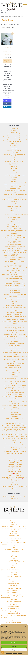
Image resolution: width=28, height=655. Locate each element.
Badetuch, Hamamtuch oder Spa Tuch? (15, 327)
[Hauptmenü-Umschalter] (25, 7)
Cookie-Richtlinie (9, 653)
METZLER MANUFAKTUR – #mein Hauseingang (14, 185)
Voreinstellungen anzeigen (14, 650)
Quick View (7, 43)
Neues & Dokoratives (14, 390)
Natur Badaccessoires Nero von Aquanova (15, 334)
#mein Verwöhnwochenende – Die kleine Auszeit (14, 138)
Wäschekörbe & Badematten (14, 312)
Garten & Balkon (14, 380)
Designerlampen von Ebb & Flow (14, 370)
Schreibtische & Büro (15, 414)
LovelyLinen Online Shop (14, 421)
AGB (14, 157)
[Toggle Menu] (25, 3)
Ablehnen (14, 646)
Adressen (14, 179)
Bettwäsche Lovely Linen (15, 276)
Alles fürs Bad (14, 332)
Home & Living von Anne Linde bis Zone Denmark (14, 411)
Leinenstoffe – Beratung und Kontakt (14, 423)
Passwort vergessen (14, 210)
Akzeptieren (14, 642)
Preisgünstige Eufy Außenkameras (15, 197)
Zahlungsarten (14, 128)
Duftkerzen (15, 374)
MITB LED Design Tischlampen (14, 394)
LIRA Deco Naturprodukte (14, 217)
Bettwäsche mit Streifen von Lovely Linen (15, 444)
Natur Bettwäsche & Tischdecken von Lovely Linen (14, 274)
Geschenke (15, 416)
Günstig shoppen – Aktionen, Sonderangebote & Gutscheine (13, 543)
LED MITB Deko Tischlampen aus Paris (14, 367)
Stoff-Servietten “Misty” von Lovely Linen (14, 429)
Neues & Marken (14, 243)
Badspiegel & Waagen (14, 310)
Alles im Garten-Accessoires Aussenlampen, (15, 385)
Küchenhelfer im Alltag (14, 290)
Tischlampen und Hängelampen (15, 174)
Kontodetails (14, 208)
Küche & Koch (14, 289)
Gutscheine (15, 457)
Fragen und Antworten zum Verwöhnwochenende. (15, 136)
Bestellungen (14, 168)
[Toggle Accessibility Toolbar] (3, 652)
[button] (26, 627)
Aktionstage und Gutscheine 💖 (15, 479)
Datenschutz (15, 653)
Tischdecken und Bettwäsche (14, 223)
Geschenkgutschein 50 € (15, 461)
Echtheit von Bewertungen (14, 224)
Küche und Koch (14, 219)
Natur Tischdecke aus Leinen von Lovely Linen (15, 436)
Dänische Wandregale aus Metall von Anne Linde (14, 409)
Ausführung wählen (7, 61)
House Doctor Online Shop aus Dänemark (14, 285)
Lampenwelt (15, 369)
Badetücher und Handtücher (14, 314)
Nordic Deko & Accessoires (15, 248)
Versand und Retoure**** (14, 141)
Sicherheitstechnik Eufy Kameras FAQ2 (15, 265)
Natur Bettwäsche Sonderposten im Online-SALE (14, 477)
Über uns (14, 212)
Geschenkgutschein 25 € (15, 459)
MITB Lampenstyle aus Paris (14, 228)
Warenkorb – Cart (14, 152)
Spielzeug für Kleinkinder (14, 471)
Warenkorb (14, 148)
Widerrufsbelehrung (14, 147)
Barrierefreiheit (14, 233)
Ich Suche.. (14, 130)
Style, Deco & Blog (14, 480)
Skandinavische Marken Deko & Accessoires (14, 176)
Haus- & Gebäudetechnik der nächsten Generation (14, 183)
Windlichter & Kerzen (14, 372)
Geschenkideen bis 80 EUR (14, 470)
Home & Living (14, 272)
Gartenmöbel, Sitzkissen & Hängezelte (14, 389)
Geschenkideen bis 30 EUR (14, 466)
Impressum (20, 653)
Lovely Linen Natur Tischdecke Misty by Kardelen (14, 434)
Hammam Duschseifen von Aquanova (15, 351)
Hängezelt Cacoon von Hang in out (15, 387)
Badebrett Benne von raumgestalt (15, 363)
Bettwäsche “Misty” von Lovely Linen (15, 442)
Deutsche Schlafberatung (14, 475)
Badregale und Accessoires (14, 235)
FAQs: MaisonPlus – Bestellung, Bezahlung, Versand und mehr (12, 596)
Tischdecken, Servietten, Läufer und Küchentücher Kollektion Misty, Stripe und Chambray (15, 279)
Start (2, 16)
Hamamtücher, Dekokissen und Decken (15, 283)
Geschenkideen (14, 455)
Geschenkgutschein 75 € (15, 462)
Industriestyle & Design (14, 365)
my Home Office (15, 412)
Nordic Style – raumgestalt (14, 206)
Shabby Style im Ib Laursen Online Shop (15, 287)
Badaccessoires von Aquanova (14, 305)
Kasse (14, 159)
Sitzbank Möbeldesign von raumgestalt (15, 246)
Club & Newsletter (14, 484)
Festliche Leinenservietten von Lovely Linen (15, 427)
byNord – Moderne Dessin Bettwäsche (14, 392)
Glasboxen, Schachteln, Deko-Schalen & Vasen (15, 294)
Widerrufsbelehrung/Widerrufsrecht (14, 161)
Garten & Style (14, 172)
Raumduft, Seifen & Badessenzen (15, 330)
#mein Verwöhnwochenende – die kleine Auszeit (14, 134)
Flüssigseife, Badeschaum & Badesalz (14, 319)
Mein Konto (14, 132)
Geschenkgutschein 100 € (15, 464)
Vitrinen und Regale (15, 292)
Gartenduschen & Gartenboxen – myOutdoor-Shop (15, 378)
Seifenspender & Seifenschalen (15, 329)
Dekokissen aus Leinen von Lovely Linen (15, 446)
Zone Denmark (14, 420)
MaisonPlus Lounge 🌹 (14, 296)
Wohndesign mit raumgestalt (14, 244)
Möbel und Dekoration (14, 163)
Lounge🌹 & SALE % (14, 473)
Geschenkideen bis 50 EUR (14, 468)
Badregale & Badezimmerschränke (15, 325)
